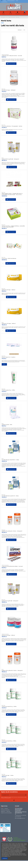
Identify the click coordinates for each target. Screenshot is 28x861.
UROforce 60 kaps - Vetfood (8, 635)
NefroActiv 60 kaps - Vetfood (8, 289)
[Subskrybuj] (26, 795)
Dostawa (4, 0)
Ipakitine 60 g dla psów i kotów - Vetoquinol (12, 531)
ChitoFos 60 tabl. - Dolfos (7, 775)
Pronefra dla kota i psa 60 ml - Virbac (10, 495)
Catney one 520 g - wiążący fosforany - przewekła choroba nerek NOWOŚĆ (13, 226)
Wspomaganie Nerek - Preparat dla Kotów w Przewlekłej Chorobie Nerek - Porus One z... (12, 194)
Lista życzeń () (4, 1)
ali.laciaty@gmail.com (20, 818)
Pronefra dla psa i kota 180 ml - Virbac (10, 459)
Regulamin (3, 811)
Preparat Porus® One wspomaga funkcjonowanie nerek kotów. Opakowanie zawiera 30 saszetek (12, 130)
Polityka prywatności (11, 0)
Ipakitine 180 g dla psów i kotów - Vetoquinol (12, 670)
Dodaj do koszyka (11, 63)
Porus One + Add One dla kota (9, 258)
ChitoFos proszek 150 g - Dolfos (9, 706)
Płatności (8, 811)
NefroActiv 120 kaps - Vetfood (8, 323)
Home (17, 0)
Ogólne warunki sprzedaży (6, 812)
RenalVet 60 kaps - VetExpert (8, 90)
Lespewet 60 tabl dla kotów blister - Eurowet (12, 566)
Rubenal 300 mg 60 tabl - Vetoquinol (10, 159)
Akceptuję (5, 858)
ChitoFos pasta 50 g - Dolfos (8, 390)
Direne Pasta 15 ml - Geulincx (8, 357)
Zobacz (4, 364)
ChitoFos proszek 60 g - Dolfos (9, 740)
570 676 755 (18, 816)
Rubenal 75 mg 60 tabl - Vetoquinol (10, 600)
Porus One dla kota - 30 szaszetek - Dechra (12, 126)
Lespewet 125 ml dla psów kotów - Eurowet (12, 55)
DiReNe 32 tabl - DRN (7, 424)
